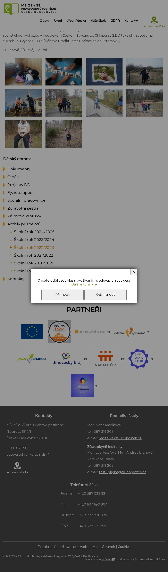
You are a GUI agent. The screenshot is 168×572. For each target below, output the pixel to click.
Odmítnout (105, 295)
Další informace (84, 284)
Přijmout (62, 295)
